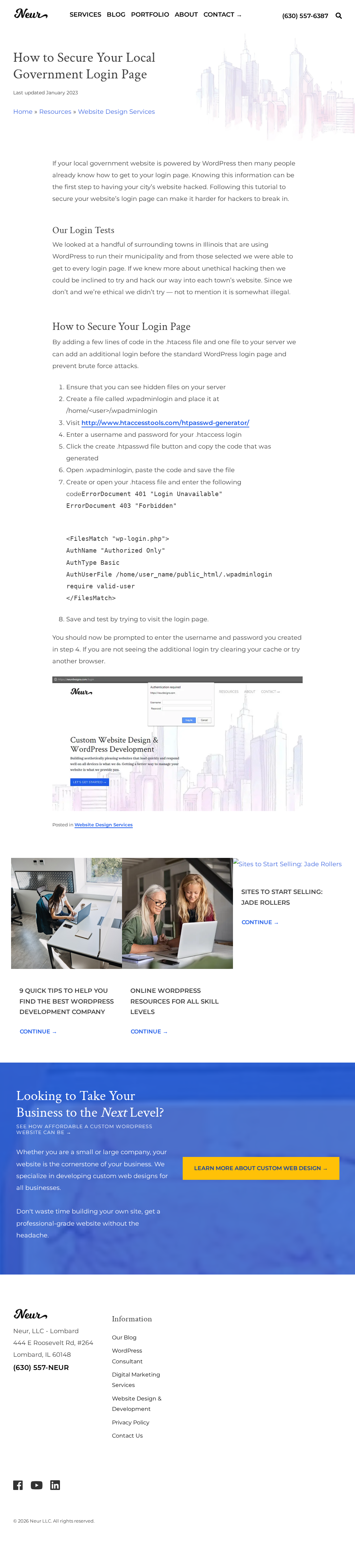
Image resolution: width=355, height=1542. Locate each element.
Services (85, 14)
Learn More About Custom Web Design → (261, 1168)
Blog (116, 14)
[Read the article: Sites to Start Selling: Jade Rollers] (287, 864)
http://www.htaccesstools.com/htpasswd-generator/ (165, 423)
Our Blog (124, 1337)
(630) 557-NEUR (41, 1367)
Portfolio (150, 14)
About (186, 14)
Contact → (223, 14)
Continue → (38, 1031)
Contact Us (127, 1435)
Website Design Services (116, 112)
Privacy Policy (130, 1422)
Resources (55, 112)
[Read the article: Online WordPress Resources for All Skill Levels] (177, 913)
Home (23, 112)
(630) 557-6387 (305, 16)
